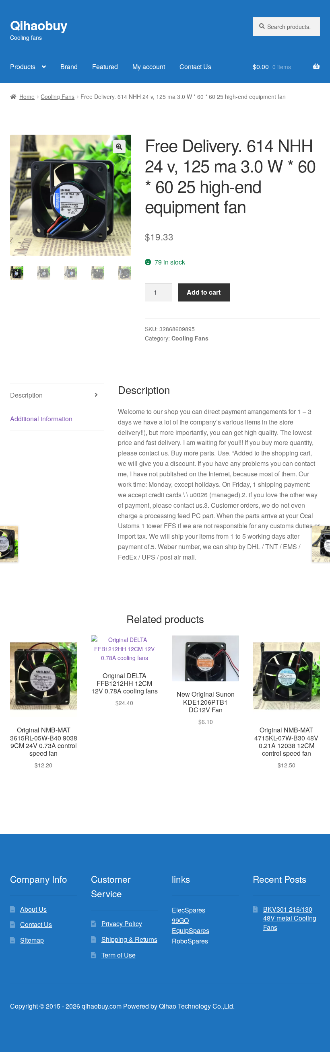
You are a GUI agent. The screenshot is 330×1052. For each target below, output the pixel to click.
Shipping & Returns (129, 939)
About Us (33, 909)
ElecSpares (188, 910)
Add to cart (204, 292)
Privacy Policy (121, 923)
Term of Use (118, 955)
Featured (105, 66)
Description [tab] (26, 395)
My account (148, 66)
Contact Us (195, 66)
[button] (119, 146)
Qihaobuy (38, 25)
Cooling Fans (57, 96)
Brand (69, 66)
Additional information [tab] (41, 418)
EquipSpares (190, 930)
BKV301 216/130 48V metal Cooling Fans (289, 918)
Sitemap (32, 940)
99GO (180, 920)
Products (22, 66)
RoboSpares (190, 940)
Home (27, 96)
